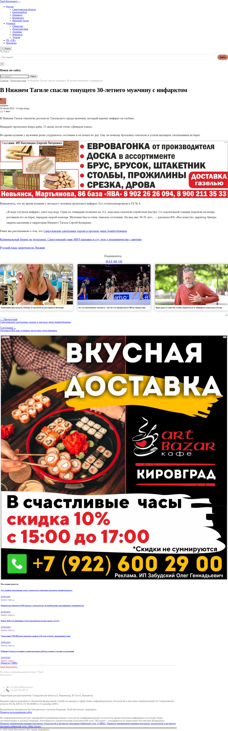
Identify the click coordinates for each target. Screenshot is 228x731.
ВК (115, 261)
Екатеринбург (19, 12)
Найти (223, 57)
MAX (109, 261)
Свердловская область (24, 9)
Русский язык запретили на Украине (22, 247)
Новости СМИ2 (9, 663)
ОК (120, 261)
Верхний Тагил (20, 20)
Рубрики (10, 23)
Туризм (16, 37)
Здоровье (17, 31)
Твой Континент (9, 1)
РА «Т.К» (11, 40)
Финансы (17, 34)
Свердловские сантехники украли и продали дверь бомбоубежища (85, 231)
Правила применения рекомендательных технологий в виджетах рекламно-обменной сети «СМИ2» (53, 723)
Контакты (11, 43)
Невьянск (17, 15)
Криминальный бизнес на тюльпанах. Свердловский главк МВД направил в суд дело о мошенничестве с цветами (70, 239)
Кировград (18, 17)
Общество (17, 26)
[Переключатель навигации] (19, 2)
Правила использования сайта (16, 712)
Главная (4, 80)
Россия (9, 6)
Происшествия (20, 29)
